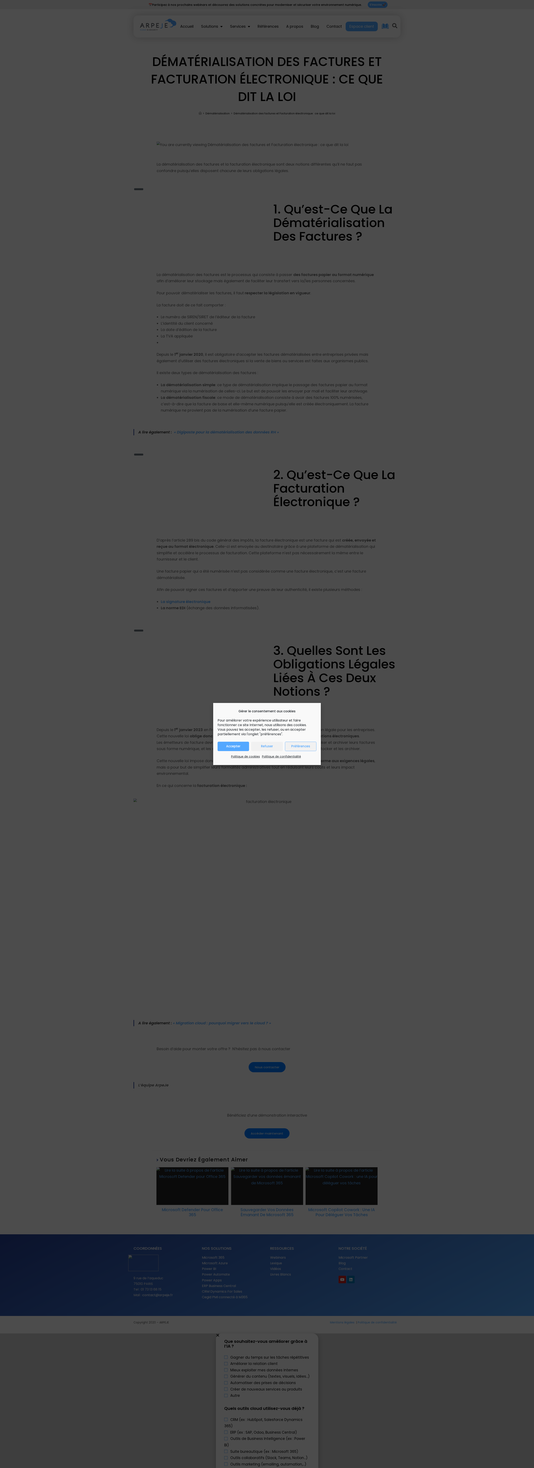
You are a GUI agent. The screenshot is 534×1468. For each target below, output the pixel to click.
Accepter (233, 746)
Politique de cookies (245, 756)
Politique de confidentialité (281, 756)
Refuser (267, 746)
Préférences (300, 746)
